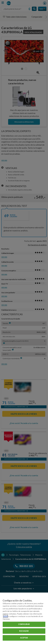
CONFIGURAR (24, 624)
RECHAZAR (24, 631)
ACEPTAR (24, 638)
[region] (24, 617)
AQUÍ (5, 616)
